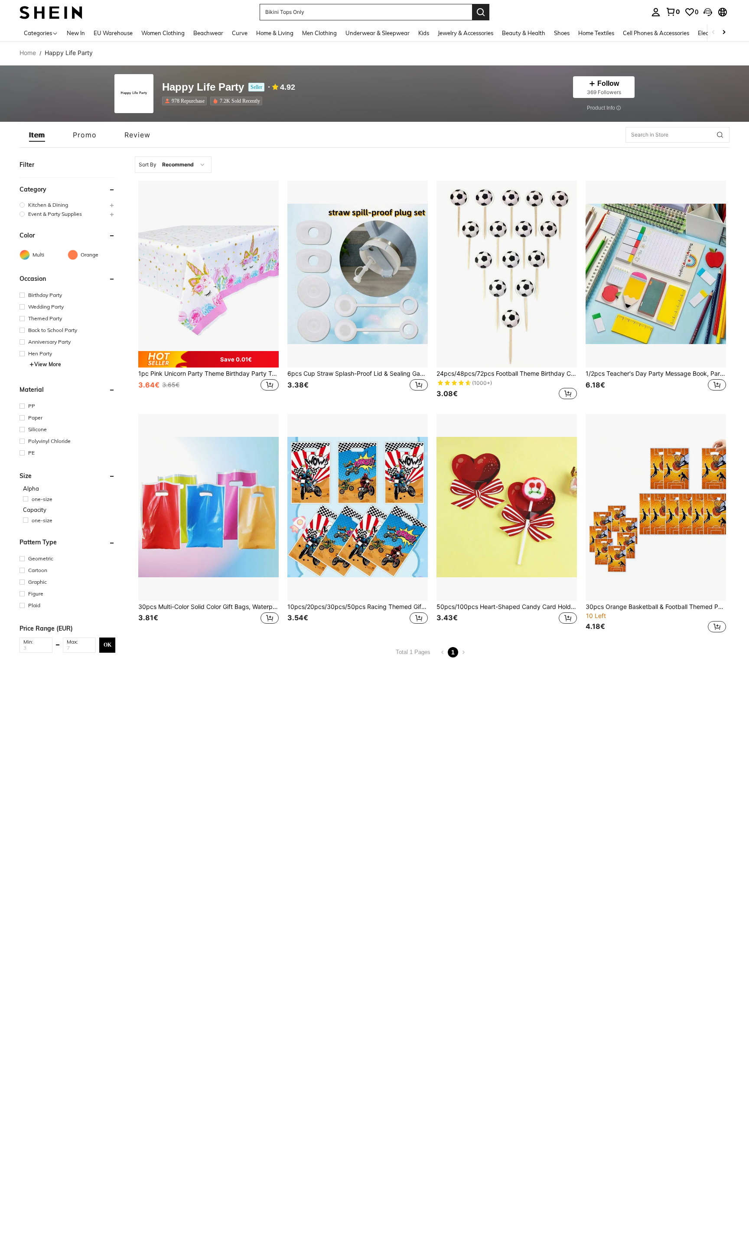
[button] (708, 12)
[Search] (480, 12)
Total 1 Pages (413, 652)
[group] (67, 205)
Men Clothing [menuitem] (319, 32)
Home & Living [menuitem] (274, 32)
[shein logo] (51, 12)
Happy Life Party (203, 87)
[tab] (37, 135)
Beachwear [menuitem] (208, 32)
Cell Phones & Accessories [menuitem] (656, 32)
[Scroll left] (713, 32)
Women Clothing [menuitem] (163, 32)
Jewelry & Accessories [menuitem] (465, 32)
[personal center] (656, 12)
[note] (208, 359)
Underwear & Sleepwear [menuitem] (377, 32)
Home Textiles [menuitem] (596, 32)
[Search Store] (720, 135)
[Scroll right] (724, 32)
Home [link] (28, 52)
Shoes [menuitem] (562, 32)
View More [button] (47, 364)
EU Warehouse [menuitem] (113, 32)
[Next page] (463, 652)
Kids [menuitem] (423, 32)
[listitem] (186, 101)
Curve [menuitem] (239, 32)
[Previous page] (442, 652)
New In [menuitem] (76, 32)
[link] (672, 12)
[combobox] (173, 164)
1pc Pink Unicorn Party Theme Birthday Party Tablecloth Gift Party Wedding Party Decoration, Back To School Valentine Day (208, 373)
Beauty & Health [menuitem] (523, 32)
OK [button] (107, 645)
